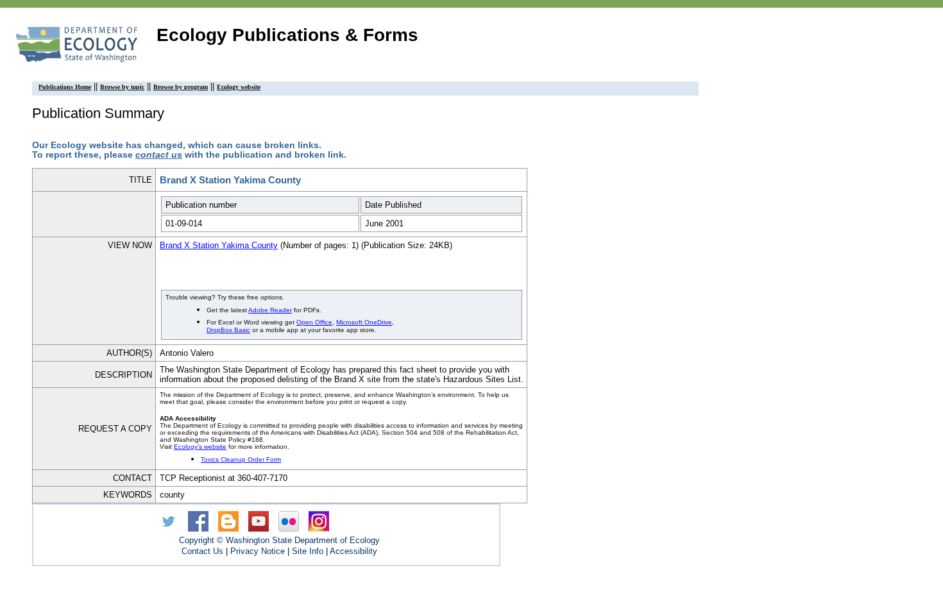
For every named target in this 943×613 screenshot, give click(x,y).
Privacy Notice (257, 551)
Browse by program (180, 86)
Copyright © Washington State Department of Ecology (279, 540)
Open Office (314, 322)
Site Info (307, 551)
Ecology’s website (200, 446)
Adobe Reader (270, 310)
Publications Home (64, 86)
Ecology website (238, 86)
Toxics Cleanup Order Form (241, 459)
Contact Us (202, 551)
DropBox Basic (228, 329)
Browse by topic (122, 86)
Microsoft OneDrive (364, 322)
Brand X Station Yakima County (219, 245)
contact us (158, 155)
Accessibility (353, 551)
